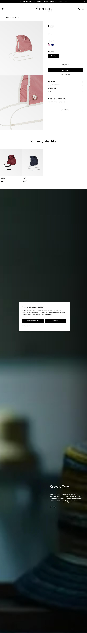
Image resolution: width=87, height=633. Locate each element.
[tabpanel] (43, 165)
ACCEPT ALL (55, 320)
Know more (53, 507)
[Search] (79, 9)
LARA (3, 178)
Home (7, 17)
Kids (13, 17)
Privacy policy (47, 314)
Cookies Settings (26, 325)
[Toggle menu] (2, 9)
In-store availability (65, 74)
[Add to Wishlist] (81, 26)
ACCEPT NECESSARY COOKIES (33, 320)
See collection (65, 109)
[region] (44, 316)
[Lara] (11, 162)
